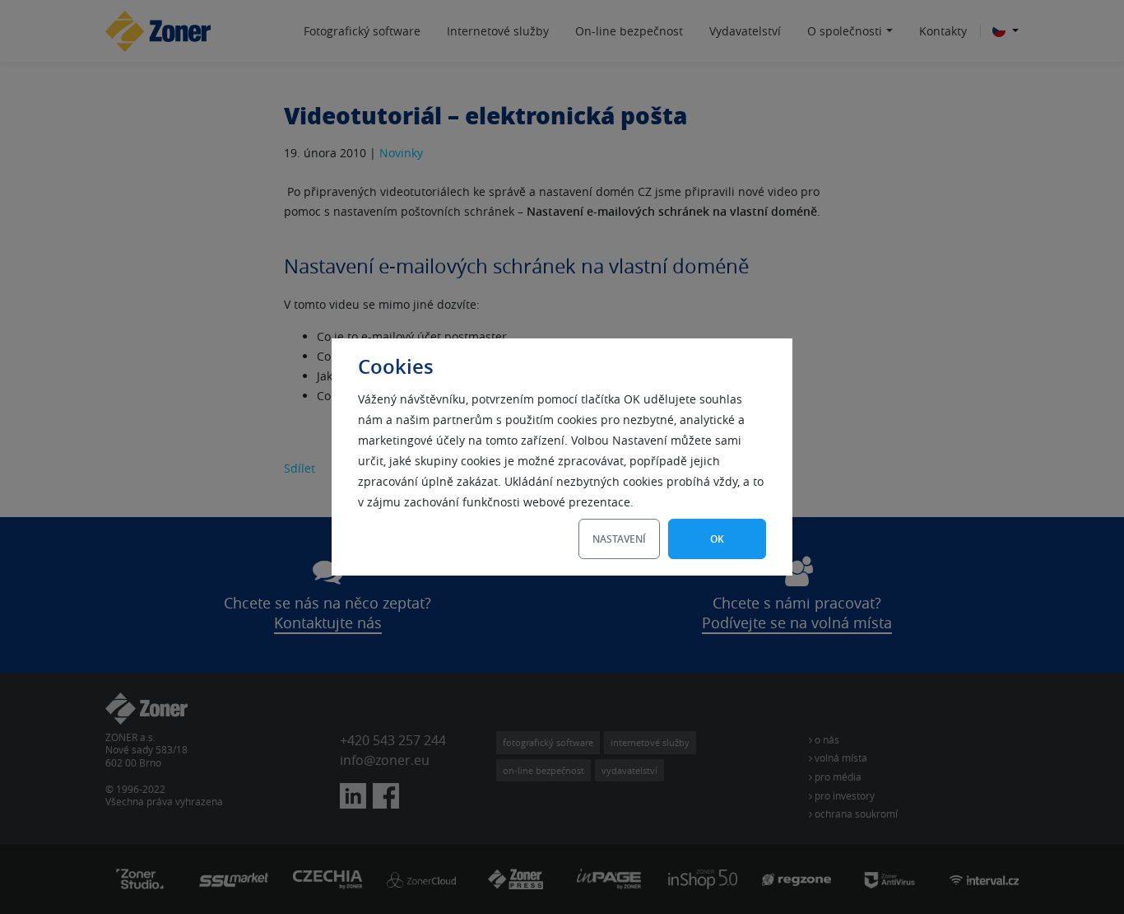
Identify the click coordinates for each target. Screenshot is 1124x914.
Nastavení (619, 539)
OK (717, 539)
